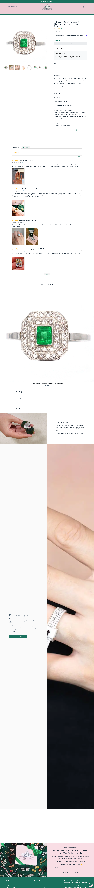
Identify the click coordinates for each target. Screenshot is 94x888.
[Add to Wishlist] (92, 289)
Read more (14, 198)
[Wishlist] (86, 7)
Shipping (18, 404)
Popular (72, 156)
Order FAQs (19, 399)
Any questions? (58, 97)
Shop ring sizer (17, 636)
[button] (23, 12)
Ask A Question (77, 147)
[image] (18, 176)
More (47, 274)
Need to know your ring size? (61, 101)
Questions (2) (26, 147)
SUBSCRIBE (82, 867)
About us (18, 409)
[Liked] (81, 162)
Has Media (78, 156)
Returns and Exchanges (40, 887)
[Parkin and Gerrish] (47, 7)
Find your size (57, 40)
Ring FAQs (19, 392)
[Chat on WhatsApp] (91, 885)
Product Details (58, 93)
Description (57, 75)
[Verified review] (22, 162)
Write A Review (67, 147)
